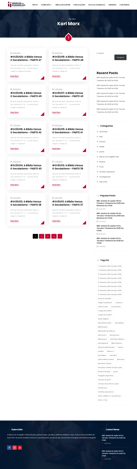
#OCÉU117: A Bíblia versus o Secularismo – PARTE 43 (67, 94)
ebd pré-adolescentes (106, 347)
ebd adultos (119, 323)
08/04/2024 (16, 53)
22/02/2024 (16, 162)
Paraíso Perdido (104, 371)
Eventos (102, 141)
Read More (14, 76)
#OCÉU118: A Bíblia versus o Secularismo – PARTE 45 (26, 94)
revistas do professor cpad (108, 384)
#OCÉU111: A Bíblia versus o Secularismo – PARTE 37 (67, 203)
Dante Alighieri (103, 319)
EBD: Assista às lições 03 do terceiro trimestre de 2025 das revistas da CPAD (110, 215)
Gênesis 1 (111, 351)
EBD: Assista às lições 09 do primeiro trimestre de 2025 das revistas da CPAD (110, 203)
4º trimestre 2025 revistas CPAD (109, 294)
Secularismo (102, 388)
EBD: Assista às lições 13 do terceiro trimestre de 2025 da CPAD (110, 228)
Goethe (101, 351)
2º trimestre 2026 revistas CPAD (109, 278)
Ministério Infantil (104, 363)
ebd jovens (102, 335)
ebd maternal (103, 343)
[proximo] (60, 236)
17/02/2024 (58, 162)
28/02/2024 (58, 125)
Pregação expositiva (105, 376)
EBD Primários (117, 343)
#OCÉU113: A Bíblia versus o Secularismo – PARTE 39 (67, 167)
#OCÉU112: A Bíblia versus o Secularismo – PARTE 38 (25, 203)
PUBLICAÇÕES (79, 5)
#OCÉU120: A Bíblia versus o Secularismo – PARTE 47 (26, 58)
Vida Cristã (103, 182)
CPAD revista (103, 307)
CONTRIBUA (125, 5)
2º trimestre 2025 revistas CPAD (109, 274)
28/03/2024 (16, 89)
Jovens (101, 152)
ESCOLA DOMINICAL (97, 5)
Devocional (103, 131)
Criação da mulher (105, 311)
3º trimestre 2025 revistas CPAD (109, 282)
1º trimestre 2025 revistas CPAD (109, 266)
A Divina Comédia (104, 298)
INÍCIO (35, 5)
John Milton (102, 355)
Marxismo (120, 359)
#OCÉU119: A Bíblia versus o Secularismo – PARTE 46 (67, 58)
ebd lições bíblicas (117, 339)
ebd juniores (114, 335)
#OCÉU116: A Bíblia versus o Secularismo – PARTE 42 (25, 131)
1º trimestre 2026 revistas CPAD (109, 270)
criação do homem (105, 315)
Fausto (120, 347)
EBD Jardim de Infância (106, 331)
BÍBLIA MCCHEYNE (63, 5)
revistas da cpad (104, 380)
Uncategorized (104, 177)
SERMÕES (112, 5)
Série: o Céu (102, 400)
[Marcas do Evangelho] (16, 5)
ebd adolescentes (105, 323)
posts (116, 371)
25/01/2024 (16, 198)
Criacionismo (116, 307)
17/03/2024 (58, 89)
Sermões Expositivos (107, 172)
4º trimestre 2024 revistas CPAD (109, 290)
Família (101, 147)
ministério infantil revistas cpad (110, 367)
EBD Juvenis (102, 339)
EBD (101, 136)
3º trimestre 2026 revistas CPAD (109, 286)
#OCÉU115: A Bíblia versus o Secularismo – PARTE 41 (67, 131)
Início (63, 19)
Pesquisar (100, 53)
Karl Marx (113, 355)
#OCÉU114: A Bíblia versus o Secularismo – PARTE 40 (26, 167)
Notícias (102, 162)
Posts (101, 167)
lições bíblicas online (106, 359)
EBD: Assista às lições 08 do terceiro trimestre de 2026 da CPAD (113, 453)
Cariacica (118, 303)
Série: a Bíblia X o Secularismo (109, 396)
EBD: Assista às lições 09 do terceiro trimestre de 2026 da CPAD (113, 437)
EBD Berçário (103, 327)
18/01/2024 (58, 198)
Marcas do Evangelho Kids (109, 157)
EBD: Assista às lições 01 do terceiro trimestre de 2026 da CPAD (110, 240)
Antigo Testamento (105, 303)
